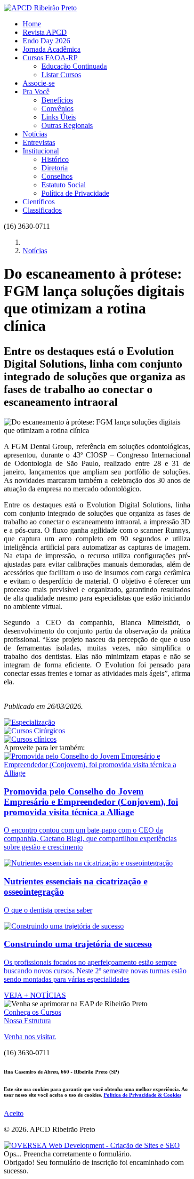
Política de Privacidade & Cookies (142, 1095)
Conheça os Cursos (32, 1012)
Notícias (35, 134)
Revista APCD (45, 32)
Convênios (57, 108)
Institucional (41, 151)
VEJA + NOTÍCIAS (35, 995)
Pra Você (36, 92)
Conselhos (57, 176)
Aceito (14, 1113)
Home (32, 24)
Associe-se (39, 83)
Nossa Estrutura (27, 1021)
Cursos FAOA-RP (50, 58)
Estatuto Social (63, 185)
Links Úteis (58, 117)
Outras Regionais (67, 125)
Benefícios (57, 100)
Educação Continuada (74, 66)
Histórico (55, 159)
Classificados (42, 210)
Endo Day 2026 (46, 41)
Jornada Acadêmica (52, 49)
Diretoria (54, 168)
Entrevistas (39, 142)
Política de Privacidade (75, 193)
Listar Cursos (61, 75)
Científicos (39, 202)
